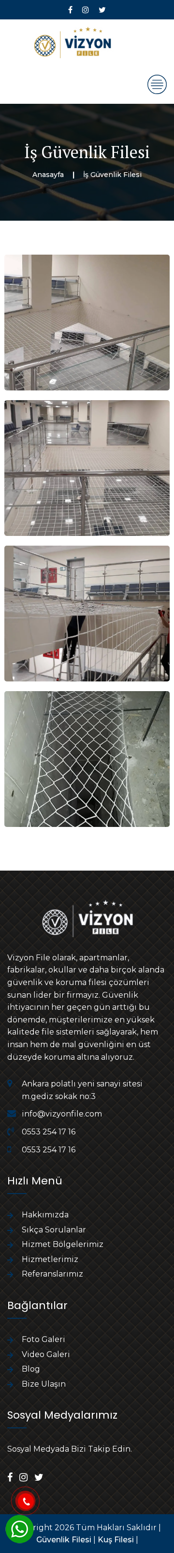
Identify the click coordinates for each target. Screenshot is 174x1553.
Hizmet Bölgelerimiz (62, 1244)
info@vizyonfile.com (62, 1113)
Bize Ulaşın (44, 1384)
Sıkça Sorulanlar (54, 1229)
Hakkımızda (45, 1214)
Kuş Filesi (116, 1539)
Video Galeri (46, 1354)
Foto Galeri (43, 1339)
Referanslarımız (52, 1273)
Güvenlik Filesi (63, 1539)
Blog (31, 1369)
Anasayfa (48, 174)
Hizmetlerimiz (50, 1259)
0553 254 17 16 (48, 1131)
